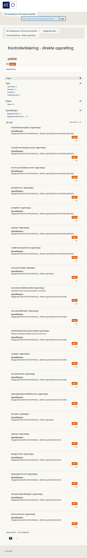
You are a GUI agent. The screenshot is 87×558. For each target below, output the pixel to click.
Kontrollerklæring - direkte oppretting (20, 35)
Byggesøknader (49, 31)
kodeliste (11, 92)
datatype (11, 89)
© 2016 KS (8, 551)
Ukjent (10, 104)
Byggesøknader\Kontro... (17, 116)
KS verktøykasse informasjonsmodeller (20, 14)
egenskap (12, 86)
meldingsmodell (13, 95)
